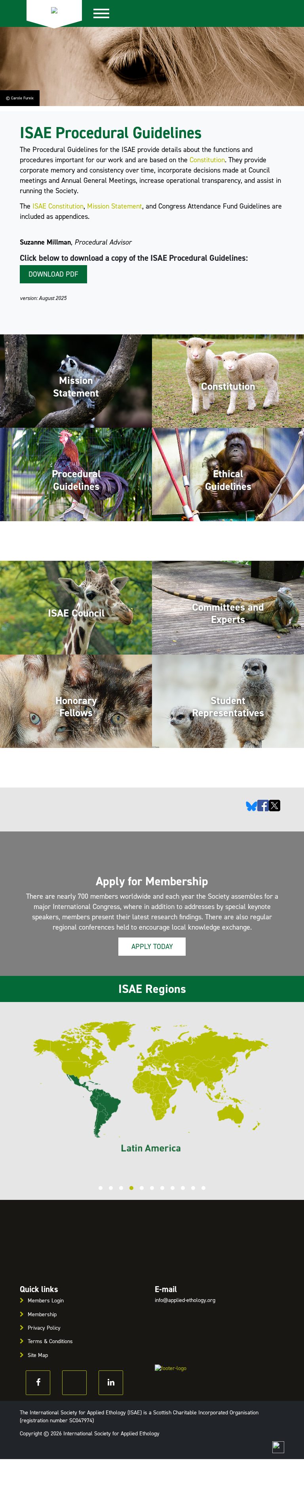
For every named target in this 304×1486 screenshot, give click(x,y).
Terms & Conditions (50, 1341)
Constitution (207, 160)
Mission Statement (114, 206)
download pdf (53, 274)
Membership (42, 1314)
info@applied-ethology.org (185, 1300)
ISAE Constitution (58, 206)
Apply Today (152, 946)
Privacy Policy (44, 1328)
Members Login (46, 1300)
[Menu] (105, 13)
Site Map (38, 1355)
